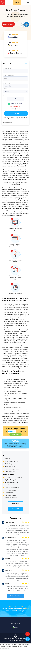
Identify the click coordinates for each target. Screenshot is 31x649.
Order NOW (15, 434)
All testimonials (15, 595)
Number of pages (8, 96)
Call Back (17, 2)
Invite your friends (16, 606)
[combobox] (15, 78)
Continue (16, 113)
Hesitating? (15, 503)
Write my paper (8, 24)
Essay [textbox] (5, 78)
